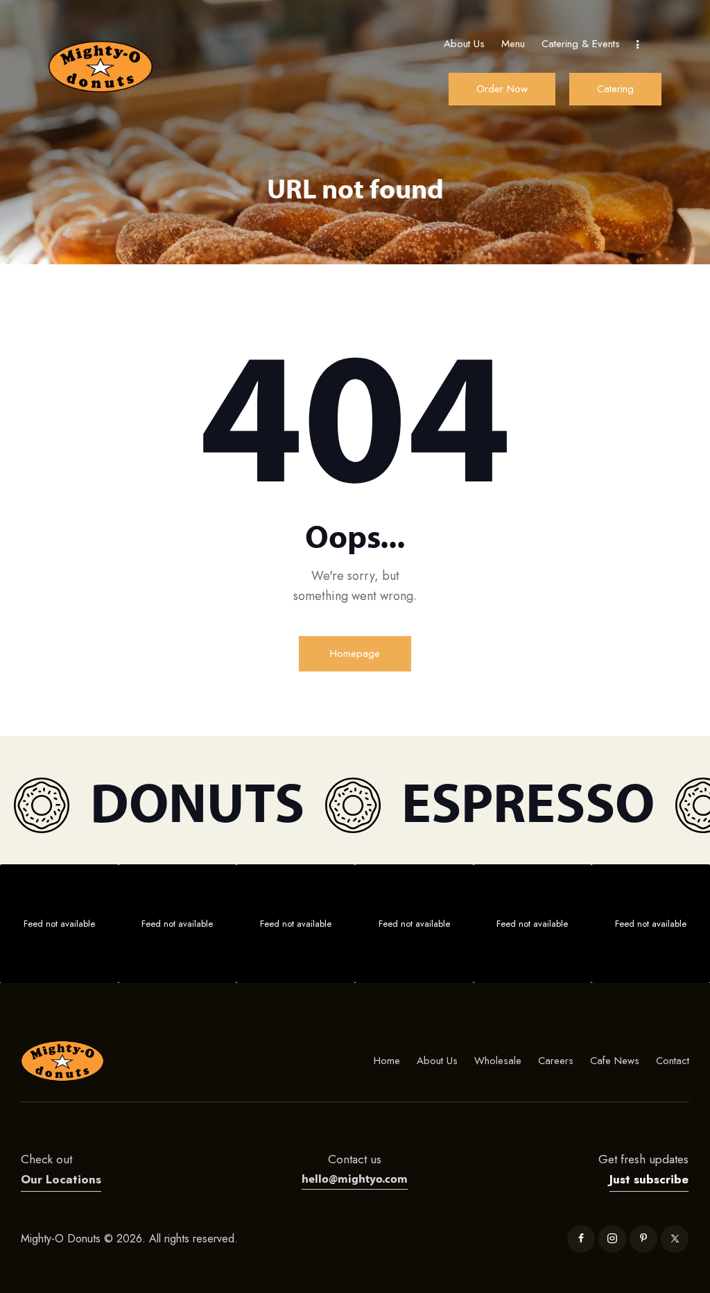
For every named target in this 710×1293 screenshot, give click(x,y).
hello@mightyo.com (355, 1178)
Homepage (355, 653)
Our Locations (61, 1179)
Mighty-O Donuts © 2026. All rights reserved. (131, 1239)
